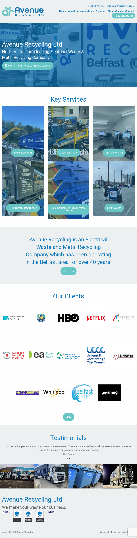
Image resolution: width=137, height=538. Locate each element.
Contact (129, 11)
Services (101, 11)
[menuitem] (62, 11)
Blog (110, 11)
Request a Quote (124, 15)
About (71, 11)
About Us (68, 271)
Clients (119, 11)
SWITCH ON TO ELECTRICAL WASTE (28, 65)
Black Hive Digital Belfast (123, 532)
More (69, 416)
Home (62, 11)
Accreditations (85, 11)
